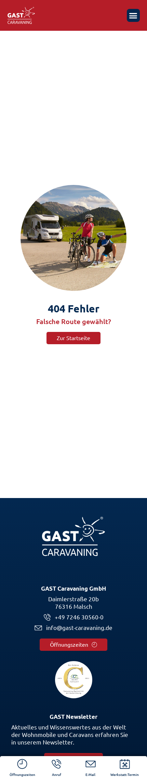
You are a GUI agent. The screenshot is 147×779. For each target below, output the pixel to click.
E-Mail (90, 775)
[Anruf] (56, 764)
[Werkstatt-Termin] (125, 764)
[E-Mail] (90, 764)
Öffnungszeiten (22, 775)
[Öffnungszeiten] (22, 764)
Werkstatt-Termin (124, 775)
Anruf (56, 775)
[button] (133, 15)
